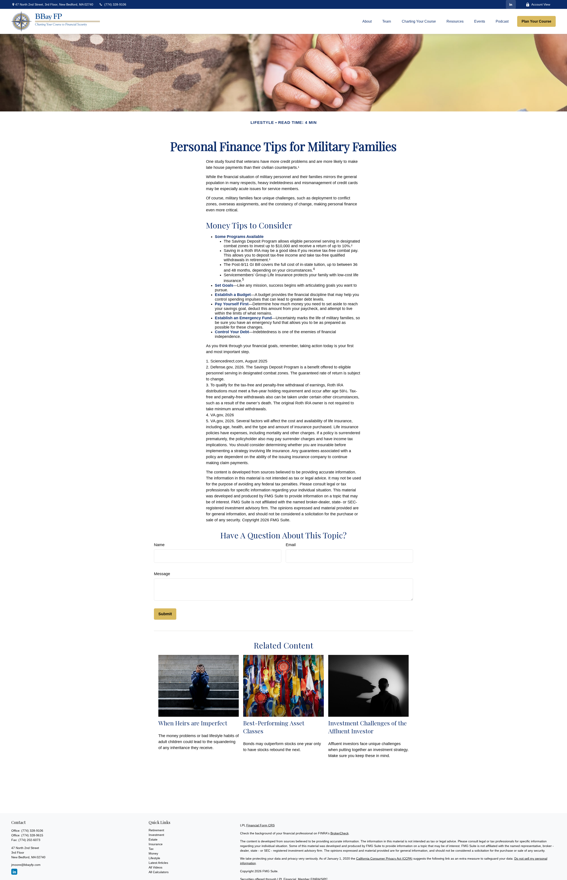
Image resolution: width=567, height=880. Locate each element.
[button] (367, 21)
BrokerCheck (339, 833)
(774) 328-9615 (32, 835)
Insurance (156, 844)
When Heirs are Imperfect (192, 723)
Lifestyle (154, 858)
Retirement (156, 830)
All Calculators (159, 872)
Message (162, 574)
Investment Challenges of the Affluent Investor (367, 727)
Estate (153, 839)
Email (291, 545)
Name (159, 545)
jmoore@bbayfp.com (26, 864)
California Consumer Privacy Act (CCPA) (384, 858)
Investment (156, 835)
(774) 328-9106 (115, 4)
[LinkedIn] (511, 4)
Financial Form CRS (260, 825)
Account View (540, 4)
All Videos (155, 867)
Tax (151, 849)
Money (153, 853)
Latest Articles (158, 862)
